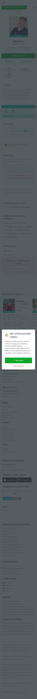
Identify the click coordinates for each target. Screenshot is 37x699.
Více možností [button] (18, 366)
